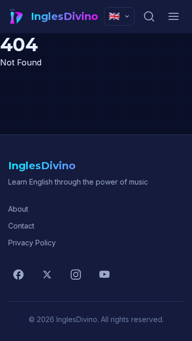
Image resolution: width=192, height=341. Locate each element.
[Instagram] (76, 274)
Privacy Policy (32, 242)
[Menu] (173, 16)
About (18, 208)
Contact (21, 225)
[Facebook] (18, 274)
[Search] (149, 16)
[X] (47, 274)
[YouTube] (104, 274)
